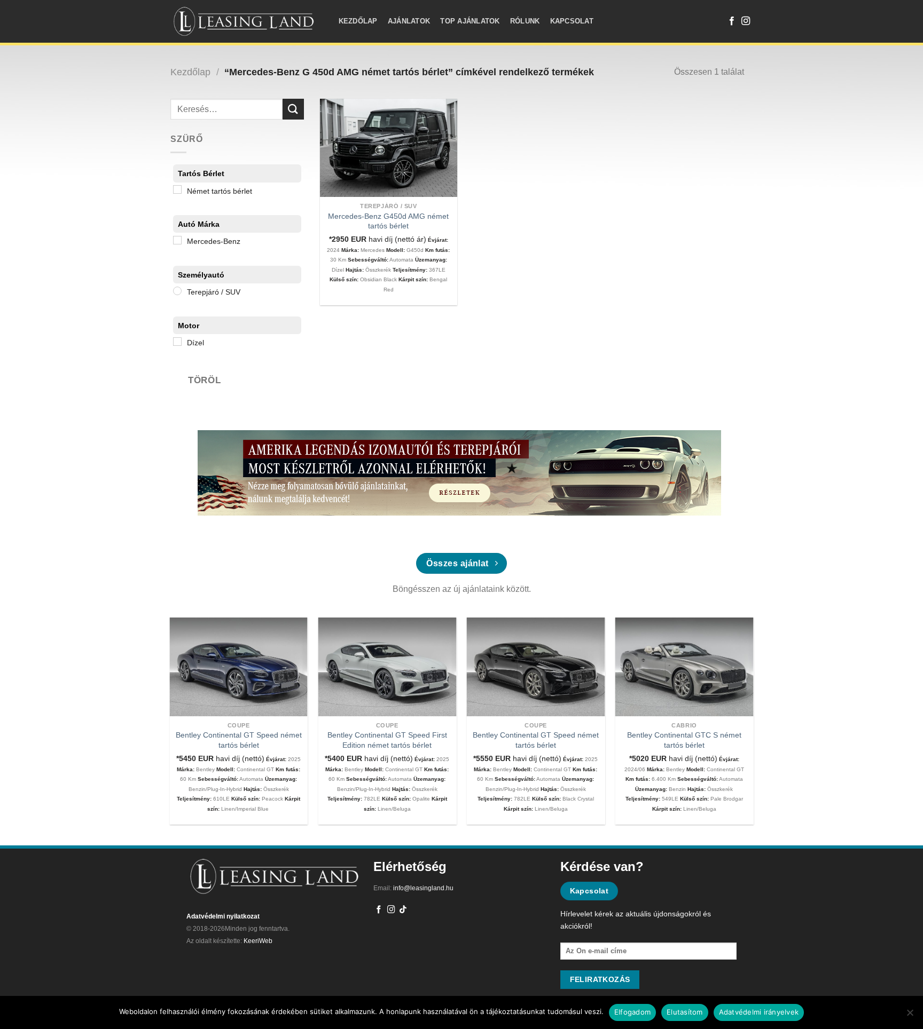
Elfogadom (632, 1012)
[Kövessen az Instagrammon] (745, 21)
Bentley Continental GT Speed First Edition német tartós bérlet (387, 740)
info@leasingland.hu (423, 888)
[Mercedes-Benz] (177, 240)
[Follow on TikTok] (403, 910)
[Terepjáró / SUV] (177, 291)
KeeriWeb (258, 941)
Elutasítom (685, 1012)
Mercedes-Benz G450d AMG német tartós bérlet (388, 221)
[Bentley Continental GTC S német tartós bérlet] (684, 667)
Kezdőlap (358, 21)
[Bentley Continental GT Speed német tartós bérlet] (238, 667)
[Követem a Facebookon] (732, 21)
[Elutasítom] (909, 1015)
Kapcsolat (571, 21)
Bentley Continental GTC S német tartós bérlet (684, 740)
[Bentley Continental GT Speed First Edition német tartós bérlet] (387, 667)
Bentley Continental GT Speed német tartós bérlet (239, 740)
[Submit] (293, 109)
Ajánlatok (409, 21)
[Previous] (189, 696)
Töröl (204, 380)
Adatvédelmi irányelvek (759, 1012)
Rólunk (525, 21)
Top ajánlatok (469, 21)
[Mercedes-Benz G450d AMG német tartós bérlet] (388, 148)
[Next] (733, 696)
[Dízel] (177, 341)
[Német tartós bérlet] (177, 189)
